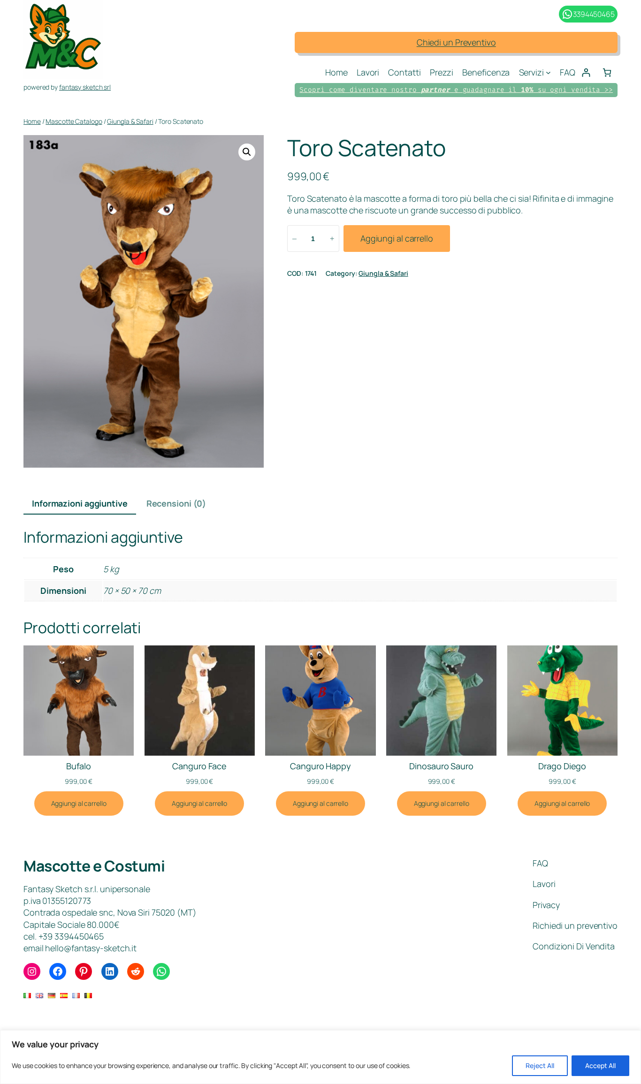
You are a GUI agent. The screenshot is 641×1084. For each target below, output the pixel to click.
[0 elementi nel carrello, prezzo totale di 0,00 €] (607, 72)
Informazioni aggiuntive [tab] (80, 503)
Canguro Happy (320, 766)
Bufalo (78, 766)
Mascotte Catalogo (74, 121)
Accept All (600, 1065)
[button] (246, 152)
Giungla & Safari (130, 121)
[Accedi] (585, 72)
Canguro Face (199, 766)
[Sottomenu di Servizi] (548, 72)
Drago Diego (562, 766)
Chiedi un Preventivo (456, 42)
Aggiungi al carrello (396, 238)
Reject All (540, 1065)
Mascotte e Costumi (94, 866)
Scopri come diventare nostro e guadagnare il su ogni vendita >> (456, 89)
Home (32, 121)
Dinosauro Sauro (441, 766)
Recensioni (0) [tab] (176, 503)
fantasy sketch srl (85, 87)
